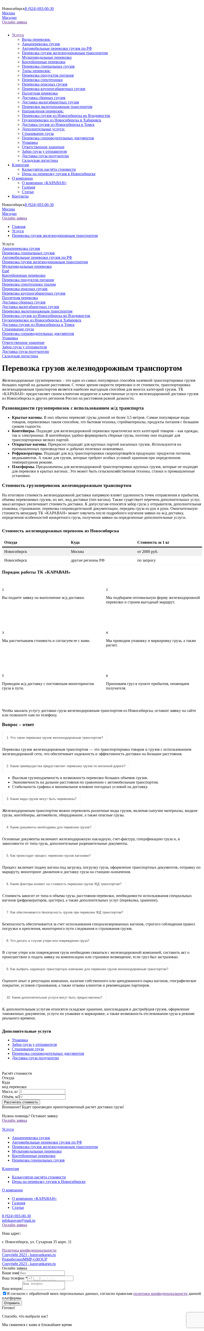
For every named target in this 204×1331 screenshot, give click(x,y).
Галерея (28, 187)
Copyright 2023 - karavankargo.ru (29, 1255)
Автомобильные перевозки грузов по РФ (57, 48)
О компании (22, 178)
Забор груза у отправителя (44, 151)
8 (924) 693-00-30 (39, 8)
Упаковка (30, 142)
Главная (18, 226)
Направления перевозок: (43, 111)
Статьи (28, 192)
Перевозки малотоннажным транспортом (57, 107)
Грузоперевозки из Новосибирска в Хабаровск (61, 120)
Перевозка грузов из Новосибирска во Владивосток (66, 115)
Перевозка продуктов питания (48, 75)
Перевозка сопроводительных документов (58, 138)
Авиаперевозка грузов (41, 44)
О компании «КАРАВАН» (44, 183)
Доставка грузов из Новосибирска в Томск (58, 124)
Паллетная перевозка (40, 93)
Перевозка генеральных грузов (48, 66)
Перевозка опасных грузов (44, 84)
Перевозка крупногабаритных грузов (53, 89)
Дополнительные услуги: (43, 129)
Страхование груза (38, 133)
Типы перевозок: (36, 71)
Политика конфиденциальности (29, 1250)
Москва (8, 13)
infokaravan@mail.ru (18, 1220)
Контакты (20, 196)
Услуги (18, 35)
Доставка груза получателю (45, 156)
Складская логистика (40, 160)
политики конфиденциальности (160, 1293)
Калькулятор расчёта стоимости (49, 169)
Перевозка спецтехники (42, 80)
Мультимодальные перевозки (47, 57)
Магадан (9, 17)
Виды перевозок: (36, 39)
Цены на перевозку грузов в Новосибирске (59, 174)
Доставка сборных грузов (43, 98)
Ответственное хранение (43, 147)
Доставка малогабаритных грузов (50, 102)
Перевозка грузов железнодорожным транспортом (65, 53)
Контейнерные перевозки (43, 62)
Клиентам (20, 165)
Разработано (24, 1259)
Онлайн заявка (14, 22)
